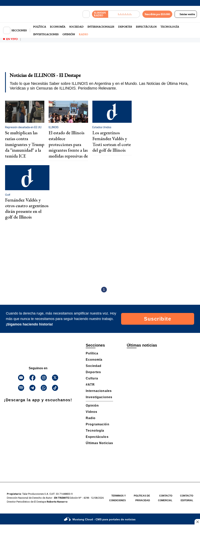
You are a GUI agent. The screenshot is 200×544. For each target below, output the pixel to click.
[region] (100, 60)
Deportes (125, 26)
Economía (57, 26)
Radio (83, 34)
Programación (97, 424)
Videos (91, 411)
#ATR (90, 384)
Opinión (68, 34)
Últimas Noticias (99, 443)
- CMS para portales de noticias (104, 519)
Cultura (92, 378)
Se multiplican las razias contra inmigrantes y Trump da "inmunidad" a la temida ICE (24, 144)
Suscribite (157, 319)
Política (39, 26)
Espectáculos (146, 26)
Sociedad (76, 26)
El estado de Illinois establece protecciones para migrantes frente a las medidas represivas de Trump (68, 147)
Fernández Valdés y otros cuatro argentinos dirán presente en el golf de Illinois (26, 208)
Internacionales (101, 26)
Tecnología (170, 26)
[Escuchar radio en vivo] (124, 14)
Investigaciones (46, 34)
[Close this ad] (197, 521)
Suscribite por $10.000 (157, 14)
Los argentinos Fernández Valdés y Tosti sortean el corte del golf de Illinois (111, 141)
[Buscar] (86, 14)
